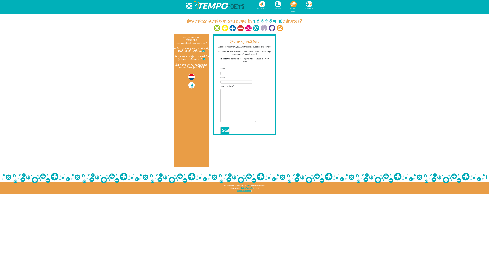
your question (226, 86)
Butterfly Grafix (247, 188)
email (222, 77)
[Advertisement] (191, 126)
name (222, 68)
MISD (249, 185)
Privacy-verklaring (244, 191)
